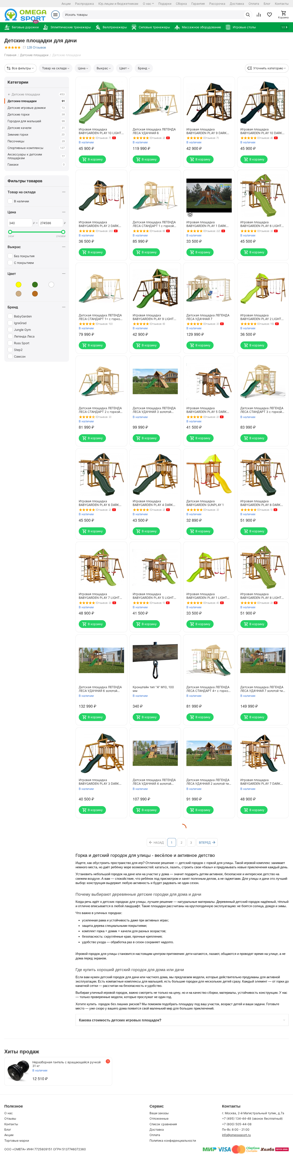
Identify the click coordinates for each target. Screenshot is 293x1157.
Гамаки (36, 164)
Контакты (282, 3)
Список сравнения (163, 1124)
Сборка (181, 3)
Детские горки (36, 114)
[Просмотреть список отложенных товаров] (269, 14)
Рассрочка (217, 3)
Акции (66, 3)
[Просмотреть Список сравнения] (258, 14)
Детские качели (36, 128)
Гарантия (198, 3)
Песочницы (36, 141)
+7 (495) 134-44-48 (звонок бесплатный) (252, 1118)
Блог (267, 3)
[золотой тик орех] (48, 284)
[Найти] (248, 15)
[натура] (15, 294)
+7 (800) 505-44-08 (237, 1124)
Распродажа (84, 3)
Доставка (237, 3)
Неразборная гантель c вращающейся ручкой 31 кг (66, 1064)
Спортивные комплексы (36, 148)
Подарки (164, 3)
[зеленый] (32, 284)
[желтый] (15, 284)
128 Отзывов (36, 47)
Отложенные (159, 1118)
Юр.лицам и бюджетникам (118, 3)
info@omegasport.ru (236, 1135)
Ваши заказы (159, 1113)
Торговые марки (16, 1140)
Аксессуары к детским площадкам (36, 156)
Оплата (254, 3)
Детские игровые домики (36, 107)
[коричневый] (32, 294)
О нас (147, 3)
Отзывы (10, 1118)
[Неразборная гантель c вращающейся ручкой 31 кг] (18, 1071)
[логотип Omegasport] (25, 14)
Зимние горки (36, 134)
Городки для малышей (36, 121)
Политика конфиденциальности (173, 1140)
